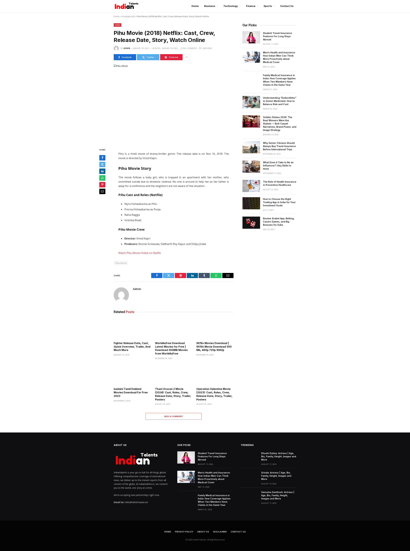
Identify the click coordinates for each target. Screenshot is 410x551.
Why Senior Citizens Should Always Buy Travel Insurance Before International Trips (279, 146)
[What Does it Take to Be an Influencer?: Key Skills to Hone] (251, 166)
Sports (268, 6)
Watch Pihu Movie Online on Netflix (139, 253)
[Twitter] (102, 164)
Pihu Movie (121, 263)
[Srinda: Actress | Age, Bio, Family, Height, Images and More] (249, 477)
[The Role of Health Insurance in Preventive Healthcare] (251, 186)
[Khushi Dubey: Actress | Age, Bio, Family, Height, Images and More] (249, 457)
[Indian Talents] (127, 6)
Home (195, 6)
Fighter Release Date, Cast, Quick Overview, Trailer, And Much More (132, 346)
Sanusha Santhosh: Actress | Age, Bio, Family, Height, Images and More (277, 495)
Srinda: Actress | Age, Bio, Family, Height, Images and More (276, 475)
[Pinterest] (102, 185)
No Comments (190, 48)
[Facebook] (102, 158)
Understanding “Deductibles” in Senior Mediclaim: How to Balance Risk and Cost (279, 101)
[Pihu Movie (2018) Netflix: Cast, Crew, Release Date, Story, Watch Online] (174, 103)
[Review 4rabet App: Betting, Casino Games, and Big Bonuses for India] (251, 223)
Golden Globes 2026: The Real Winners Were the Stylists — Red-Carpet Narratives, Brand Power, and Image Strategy (279, 123)
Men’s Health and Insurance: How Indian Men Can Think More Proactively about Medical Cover (279, 57)
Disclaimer (220, 531)
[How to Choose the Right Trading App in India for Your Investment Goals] (251, 203)
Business (209, 6)
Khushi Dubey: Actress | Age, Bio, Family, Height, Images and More (278, 456)
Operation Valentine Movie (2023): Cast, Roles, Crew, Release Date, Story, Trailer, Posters (214, 394)
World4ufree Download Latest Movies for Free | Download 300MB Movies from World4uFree (171, 348)
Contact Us (287, 6)
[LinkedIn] (102, 171)
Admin (126, 48)
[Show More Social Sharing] (186, 57)
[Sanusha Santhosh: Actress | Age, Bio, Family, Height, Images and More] (249, 496)
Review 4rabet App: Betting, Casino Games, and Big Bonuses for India (278, 221)
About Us (203, 531)
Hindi (117, 25)
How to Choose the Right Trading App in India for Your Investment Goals (279, 202)
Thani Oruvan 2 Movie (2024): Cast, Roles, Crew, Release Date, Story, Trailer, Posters (173, 394)
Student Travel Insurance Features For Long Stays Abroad (277, 36)
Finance (250, 6)
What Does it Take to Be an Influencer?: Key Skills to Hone (278, 165)
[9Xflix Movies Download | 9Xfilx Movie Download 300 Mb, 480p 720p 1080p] (215, 328)
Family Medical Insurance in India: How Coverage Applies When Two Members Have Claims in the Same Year (279, 80)
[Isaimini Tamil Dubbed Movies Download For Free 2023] (132, 374)
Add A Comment (173, 416)
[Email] (102, 191)
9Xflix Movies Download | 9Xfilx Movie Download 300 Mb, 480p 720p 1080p (214, 346)
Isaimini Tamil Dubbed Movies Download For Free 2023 (131, 392)
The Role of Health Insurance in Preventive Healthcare (279, 183)
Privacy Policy (184, 531)
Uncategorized (128, 16)
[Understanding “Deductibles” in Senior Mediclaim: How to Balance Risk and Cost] (251, 102)
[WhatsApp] (102, 178)
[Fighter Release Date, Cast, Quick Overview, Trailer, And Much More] (132, 328)
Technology (230, 6)
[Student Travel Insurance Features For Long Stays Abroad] (251, 37)
